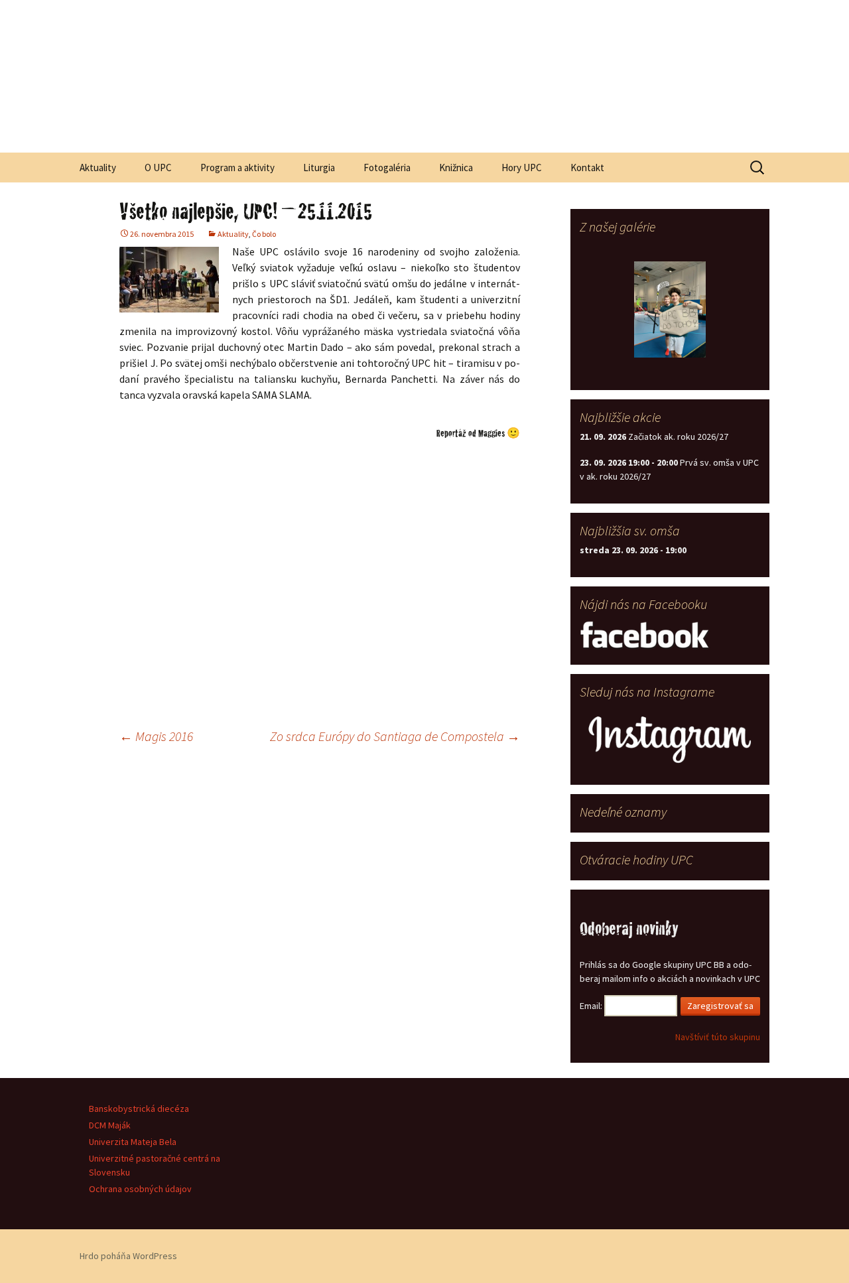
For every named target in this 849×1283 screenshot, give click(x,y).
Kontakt (587, 167)
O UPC (158, 167)
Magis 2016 (156, 736)
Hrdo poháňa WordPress (128, 1256)
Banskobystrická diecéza (139, 1108)
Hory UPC (521, 167)
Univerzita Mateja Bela (132, 1142)
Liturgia (319, 167)
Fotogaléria (387, 167)
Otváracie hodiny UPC (636, 859)
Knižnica (456, 167)
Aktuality (98, 167)
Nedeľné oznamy (623, 811)
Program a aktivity (237, 167)
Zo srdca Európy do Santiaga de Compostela (395, 736)
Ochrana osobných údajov (140, 1189)
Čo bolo (264, 234)
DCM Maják (110, 1125)
